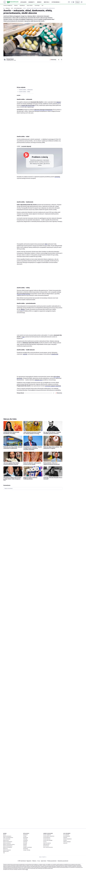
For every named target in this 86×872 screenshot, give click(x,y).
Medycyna (46, 2)
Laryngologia (25, 840)
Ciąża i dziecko (30, 5)
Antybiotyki (65, 837)
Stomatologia (25, 848)
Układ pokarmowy (46, 844)
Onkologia (25, 845)
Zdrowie (39, 2)
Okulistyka (25, 844)
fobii (46, 244)
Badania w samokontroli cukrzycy (9, 844)
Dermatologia (25, 837)
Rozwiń (18, 95)
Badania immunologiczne (7, 847)
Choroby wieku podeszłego (47, 840)
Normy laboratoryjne (6, 838)
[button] (72, 2)
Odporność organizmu (47, 843)
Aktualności (23, 2)
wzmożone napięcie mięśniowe (53, 385)
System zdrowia (55, 2)
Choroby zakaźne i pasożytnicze (48, 836)
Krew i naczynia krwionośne (48, 847)
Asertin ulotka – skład (24, 91)
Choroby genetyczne (46, 837)
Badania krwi (5, 848)
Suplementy (65, 843)
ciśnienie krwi (54, 354)
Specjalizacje (22, 5)
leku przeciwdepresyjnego (23, 293)
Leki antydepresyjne (66, 836)
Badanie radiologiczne (7, 850)
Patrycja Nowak (10, 59)
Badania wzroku (6, 851)
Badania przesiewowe (7, 843)
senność (25, 354)
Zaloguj (77, 2)
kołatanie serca (38, 380)
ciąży (23, 336)
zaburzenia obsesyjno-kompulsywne (43, 109)
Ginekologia (25, 838)
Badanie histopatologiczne (7, 845)
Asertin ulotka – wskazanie (26, 89)
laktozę (22, 309)
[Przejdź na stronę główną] (4, 3)
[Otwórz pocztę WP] (69, 2)
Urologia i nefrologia (26, 850)
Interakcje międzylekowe (67, 838)
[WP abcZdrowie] (13, 2)
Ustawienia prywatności (62, 861)
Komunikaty (31, 2)
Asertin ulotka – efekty (24, 95)
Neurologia (25, 843)
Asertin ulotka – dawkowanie (26, 93)
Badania (16, 5)
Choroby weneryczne (46, 838)
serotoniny (57, 176)
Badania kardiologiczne (7, 836)
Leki (42, 5)
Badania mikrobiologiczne (7, 841)
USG (4, 852)
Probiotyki (65, 840)
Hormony (44, 841)
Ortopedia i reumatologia (27, 847)
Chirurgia (24, 836)
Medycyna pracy (6, 840)
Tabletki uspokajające (67, 841)
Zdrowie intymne (46, 845)
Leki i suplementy (66, 834)
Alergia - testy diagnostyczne (8, 837)
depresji (59, 102)
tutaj (27, 869)
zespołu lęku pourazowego (28, 105)
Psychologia (37, 5)
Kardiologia (25, 841)
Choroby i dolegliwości (7, 5)
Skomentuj (53, 59)
